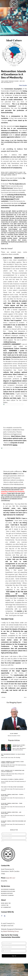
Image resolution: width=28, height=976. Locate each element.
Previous (3, 697)
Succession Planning (8, 889)
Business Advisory (7, 893)
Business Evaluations (8, 891)
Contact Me (4, 905)
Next (25, 697)
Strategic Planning (7, 895)
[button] (26, 3)
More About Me (6, 903)
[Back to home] (14, 3)
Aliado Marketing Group (11, 931)
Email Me (4, 881)
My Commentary (6, 907)
